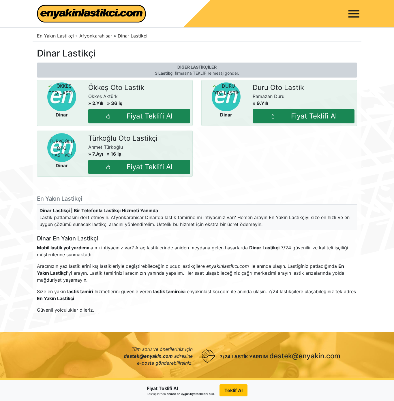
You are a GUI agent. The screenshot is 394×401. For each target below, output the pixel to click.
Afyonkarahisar (96, 36)
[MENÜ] (354, 14)
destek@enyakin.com (304, 356)
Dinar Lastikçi (132, 36)
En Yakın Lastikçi (55, 36)
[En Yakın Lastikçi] (91, 14)
